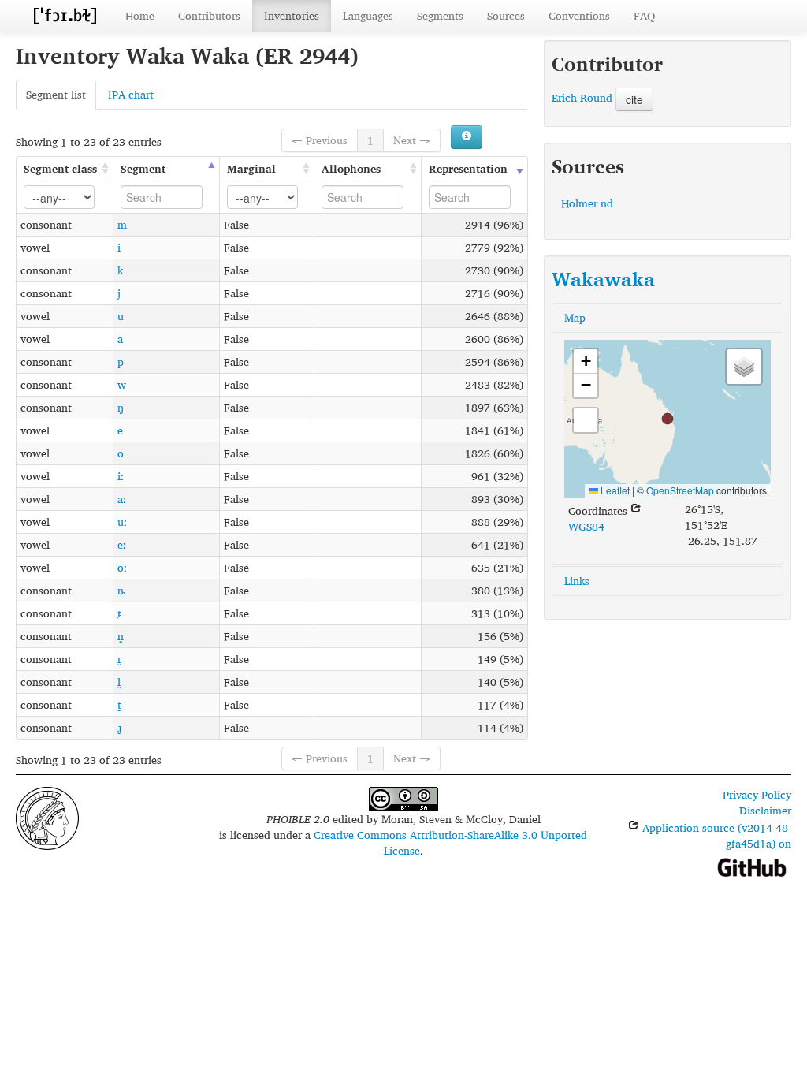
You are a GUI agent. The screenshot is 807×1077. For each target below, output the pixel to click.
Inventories (291, 15)
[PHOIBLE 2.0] (64, 15)
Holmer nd (587, 203)
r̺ (119, 659)
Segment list (56, 94)
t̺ (119, 704)
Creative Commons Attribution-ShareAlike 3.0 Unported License (450, 842)
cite (634, 99)
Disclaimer (765, 810)
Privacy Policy (757, 794)
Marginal (251, 168)
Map (575, 317)
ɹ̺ (119, 727)
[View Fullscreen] (585, 420)
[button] (667, 419)
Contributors (209, 15)
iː (120, 476)
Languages (368, 15)
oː (122, 567)
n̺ (120, 636)
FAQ (644, 15)
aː (121, 499)
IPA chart (131, 94)
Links (576, 581)
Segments (440, 15)
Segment (143, 168)
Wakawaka (603, 279)
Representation (468, 168)
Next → (411, 140)
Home (139, 15)
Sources (506, 15)
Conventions (579, 15)
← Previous (320, 140)
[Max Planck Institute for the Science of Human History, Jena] (47, 816)
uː (122, 521)
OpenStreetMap (680, 490)
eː (121, 544)
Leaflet (614, 490)
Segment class (60, 168)
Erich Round (582, 97)
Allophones (351, 168)
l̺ (119, 682)
